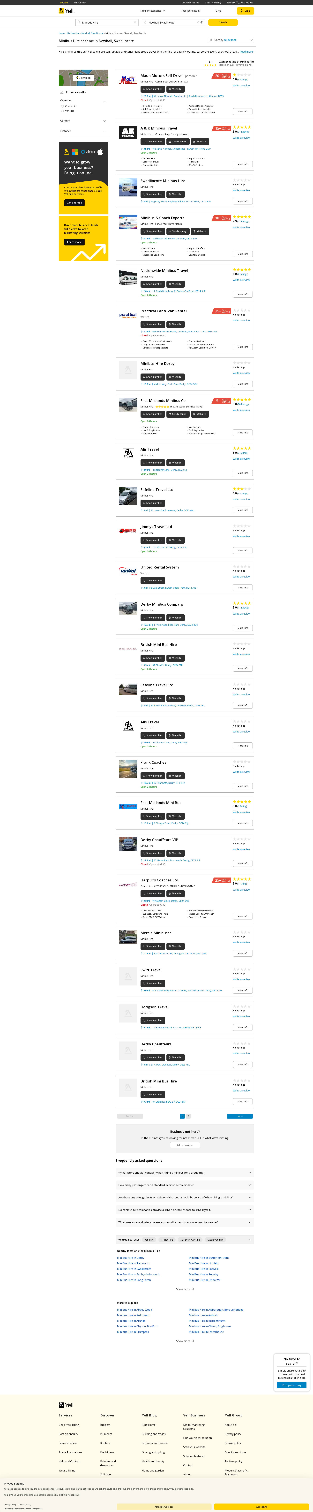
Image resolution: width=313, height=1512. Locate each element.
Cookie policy (233, 1443)
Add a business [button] (185, 1145)
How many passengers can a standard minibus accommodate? (156, 1185)
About (187, 1474)
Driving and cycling (153, 1452)
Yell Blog (149, 1415)
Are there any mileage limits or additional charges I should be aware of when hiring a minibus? (176, 1197)
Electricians (107, 1452)
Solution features (194, 1456)
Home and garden (153, 1470)
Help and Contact (69, 1461)
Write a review (241, 85)
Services (65, 1415)
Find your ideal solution (197, 1438)
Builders (105, 1425)
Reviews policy (233, 1461)
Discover (107, 1415)
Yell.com (64, 2)
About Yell (231, 1425)
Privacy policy (233, 1434)
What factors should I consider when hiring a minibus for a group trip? (161, 1172)
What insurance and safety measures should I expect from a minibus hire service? (168, 1222)
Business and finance (155, 1443)
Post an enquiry (68, 1434)
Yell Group (233, 1415)
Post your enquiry (190, 11)
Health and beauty (153, 1461)
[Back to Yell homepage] (67, 11)
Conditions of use (235, 1452)
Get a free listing (213, 2)
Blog (218, 11)
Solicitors (106, 1474)
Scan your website (194, 1447)
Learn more (74, 242)
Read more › (247, 51)
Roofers (105, 1443)
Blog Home (149, 1425)
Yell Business (80, 2)
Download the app (190, 2)
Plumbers (106, 1434)
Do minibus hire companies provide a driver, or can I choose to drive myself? (164, 1210)
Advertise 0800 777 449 (240, 2)
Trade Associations (70, 1452)
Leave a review (68, 1443)
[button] (135, 22)
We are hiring (67, 1470)
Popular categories (150, 11)
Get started (74, 203)
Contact (188, 1465)
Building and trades (154, 1434)
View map (84, 78)
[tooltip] (202, 22)
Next (240, 1116)
